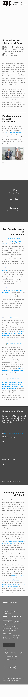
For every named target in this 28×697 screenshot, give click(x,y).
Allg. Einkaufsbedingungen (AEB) (14, 653)
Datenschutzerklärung (11, 656)
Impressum (8, 663)
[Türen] (13, 287)
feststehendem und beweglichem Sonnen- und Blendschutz (13, 371)
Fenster (4, 270)
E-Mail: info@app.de (9, 630)
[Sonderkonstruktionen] (13, 317)
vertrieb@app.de (13, 638)
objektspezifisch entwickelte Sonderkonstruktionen (13, 333)
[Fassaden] (13, 238)
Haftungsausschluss (10, 659)
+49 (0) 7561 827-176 (13, 636)
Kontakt (7, 649)
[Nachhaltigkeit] (13, 379)
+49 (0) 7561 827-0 (12, 626)
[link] (12, 153)
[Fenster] (13, 267)
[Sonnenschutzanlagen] (13, 344)
